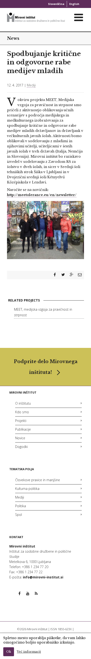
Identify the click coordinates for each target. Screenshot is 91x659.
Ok (8, 652)
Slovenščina (56, 4)
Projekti (20, 420)
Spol (18, 514)
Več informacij (29, 652)
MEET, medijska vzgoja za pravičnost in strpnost (43, 312)
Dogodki (21, 446)
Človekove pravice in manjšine (37, 480)
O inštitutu (23, 403)
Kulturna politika (27, 488)
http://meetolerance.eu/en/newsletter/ (42, 195)
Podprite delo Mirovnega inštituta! (45, 367)
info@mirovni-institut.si (43, 577)
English (74, 4)
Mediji (31, 85)
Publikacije (23, 429)
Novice (20, 438)
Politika (20, 506)
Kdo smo (22, 412)
